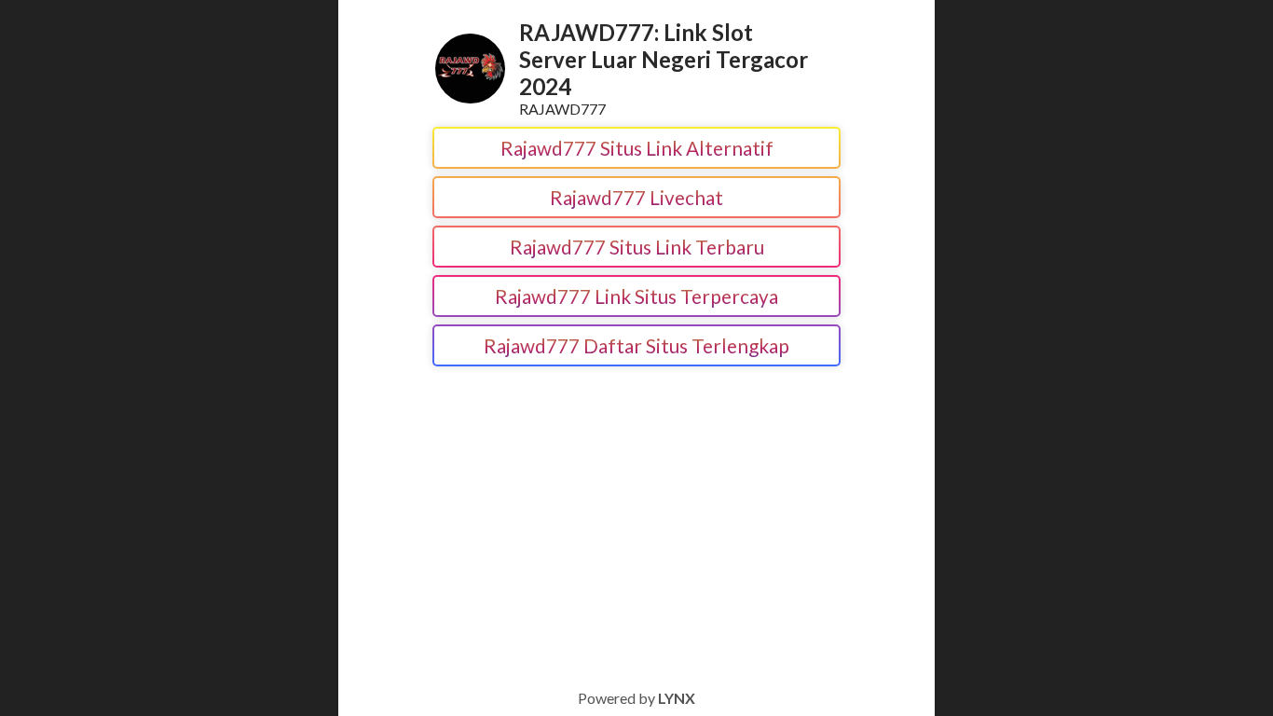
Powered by (636, 698)
